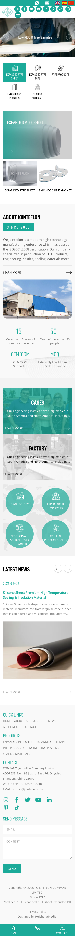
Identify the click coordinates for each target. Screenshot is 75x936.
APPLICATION (12, 727)
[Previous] (6, 37)
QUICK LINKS (13, 714)
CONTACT (29, 727)
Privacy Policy (37, 912)
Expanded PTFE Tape (50, 742)
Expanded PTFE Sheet (18, 742)
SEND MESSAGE (15, 818)
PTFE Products (14, 748)
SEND (12, 869)
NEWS (52, 721)
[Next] (69, 37)
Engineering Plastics (43, 748)
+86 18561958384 (30, 784)
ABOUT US (21, 721)
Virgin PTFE (37, 897)
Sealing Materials (16, 754)
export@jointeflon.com (28, 789)
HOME (7, 721)
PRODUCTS (38, 721)
